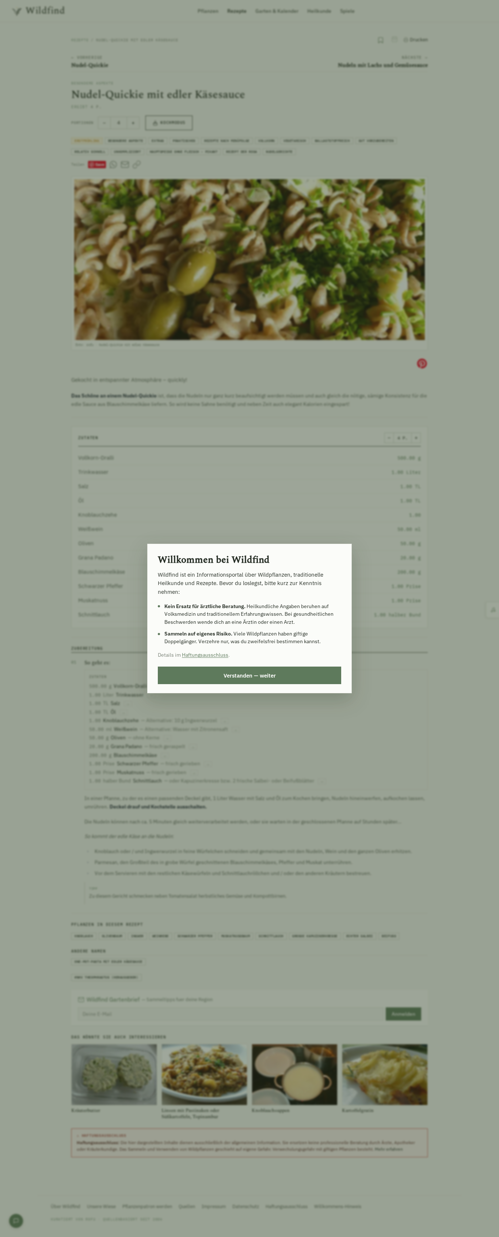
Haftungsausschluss (205, 655)
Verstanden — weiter (250, 675)
